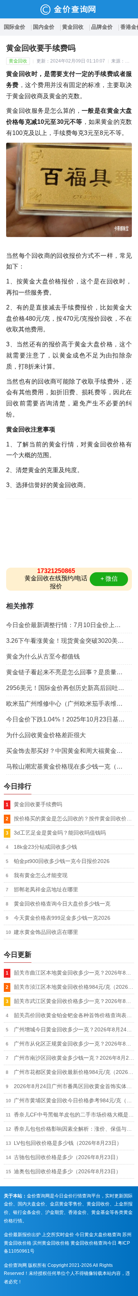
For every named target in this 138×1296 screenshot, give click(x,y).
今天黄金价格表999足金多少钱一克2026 (62, 918)
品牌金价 (102, 27)
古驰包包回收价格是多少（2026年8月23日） (67, 1157)
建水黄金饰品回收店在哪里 (46, 932)
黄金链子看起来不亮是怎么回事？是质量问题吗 (69, 672)
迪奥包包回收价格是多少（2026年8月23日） (67, 1171)
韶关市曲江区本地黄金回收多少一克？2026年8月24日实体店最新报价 (74, 973)
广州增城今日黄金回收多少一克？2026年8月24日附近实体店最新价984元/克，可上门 (74, 1029)
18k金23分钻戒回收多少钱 (45, 847)
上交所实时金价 (58, 1234)
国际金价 (14, 27)
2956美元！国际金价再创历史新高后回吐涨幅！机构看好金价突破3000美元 (69, 688)
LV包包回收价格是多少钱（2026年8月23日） (68, 1143)
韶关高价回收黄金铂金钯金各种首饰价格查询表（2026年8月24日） (74, 1015)
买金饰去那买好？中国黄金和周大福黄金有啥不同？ (69, 751)
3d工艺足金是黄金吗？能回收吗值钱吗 (60, 833)
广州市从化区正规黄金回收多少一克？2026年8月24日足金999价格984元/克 (74, 1044)
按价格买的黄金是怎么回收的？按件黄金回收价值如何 (74, 818)
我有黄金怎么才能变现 (40, 875)
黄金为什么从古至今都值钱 (43, 656)
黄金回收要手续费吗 (38, 804)
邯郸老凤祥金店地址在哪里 (46, 889)
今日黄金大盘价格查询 (98, 1234)
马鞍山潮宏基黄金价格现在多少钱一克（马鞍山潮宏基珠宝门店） (69, 766)
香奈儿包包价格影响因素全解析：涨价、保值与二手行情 (74, 1129)
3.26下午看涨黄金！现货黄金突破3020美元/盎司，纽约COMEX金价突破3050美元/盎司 (69, 640)
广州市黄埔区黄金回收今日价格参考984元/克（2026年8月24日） (74, 1100)
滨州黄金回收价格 (51, 1243)
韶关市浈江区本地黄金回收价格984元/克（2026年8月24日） (74, 987)
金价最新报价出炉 (22, 1234)
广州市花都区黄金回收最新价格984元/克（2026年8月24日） (74, 1072)
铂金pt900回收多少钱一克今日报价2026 (62, 861)
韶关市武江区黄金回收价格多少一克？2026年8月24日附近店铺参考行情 (74, 1001)
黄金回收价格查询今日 (94, 1243)
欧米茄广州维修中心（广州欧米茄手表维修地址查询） (69, 703)
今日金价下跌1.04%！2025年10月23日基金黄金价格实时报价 (69, 719)
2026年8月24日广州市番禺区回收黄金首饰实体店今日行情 (74, 1086)
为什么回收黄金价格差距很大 (46, 735)
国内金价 (43, 27)
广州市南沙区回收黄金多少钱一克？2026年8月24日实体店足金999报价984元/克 (74, 1058)
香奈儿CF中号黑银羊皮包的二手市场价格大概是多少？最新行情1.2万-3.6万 (74, 1115)
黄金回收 (73, 27)
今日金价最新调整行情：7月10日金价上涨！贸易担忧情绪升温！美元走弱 (69, 625)
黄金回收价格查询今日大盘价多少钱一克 (62, 904)
